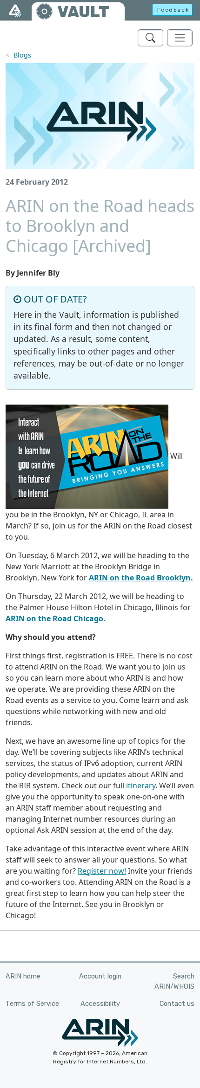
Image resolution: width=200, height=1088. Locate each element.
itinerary (140, 785)
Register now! (102, 871)
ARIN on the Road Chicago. (56, 618)
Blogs (22, 55)
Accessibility (100, 1004)
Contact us (177, 1004)
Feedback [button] (173, 9)
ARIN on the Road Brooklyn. (141, 578)
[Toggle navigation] (180, 37)
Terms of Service (32, 1004)
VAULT (83, 11)
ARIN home (23, 976)
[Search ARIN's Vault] (150, 37)
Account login (100, 976)
